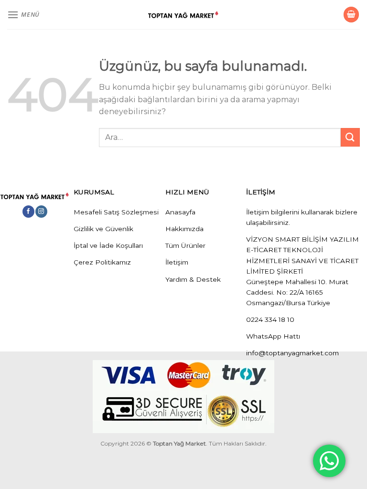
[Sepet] (351, 14)
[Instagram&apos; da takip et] (41, 211)
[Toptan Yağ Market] (183, 15)
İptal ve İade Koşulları (108, 245)
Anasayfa (180, 212)
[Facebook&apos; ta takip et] (28, 211)
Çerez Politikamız (102, 262)
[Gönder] (350, 137)
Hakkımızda (184, 229)
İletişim (176, 262)
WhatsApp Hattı (273, 336)
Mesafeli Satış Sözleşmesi (116, 212)
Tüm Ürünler (185, 245)
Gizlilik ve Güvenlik (103, 229)
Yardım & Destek (193, 279)
